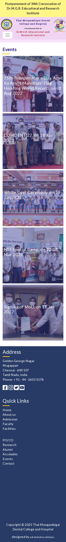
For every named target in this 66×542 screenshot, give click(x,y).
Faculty (8, 424)
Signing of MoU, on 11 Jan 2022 (29, 309)
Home (7, 410)
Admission (10, 419)
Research (9, 445)
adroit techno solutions (42, 537)
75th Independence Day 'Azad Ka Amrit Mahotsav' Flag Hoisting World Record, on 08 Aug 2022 (33, 85)
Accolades (10, 454)
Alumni (8, 449)
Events (8, 459)
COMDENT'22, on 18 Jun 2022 (28, 138)
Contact (9, 463)
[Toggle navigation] (7, 35)
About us (9, 414)
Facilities (9, 428)
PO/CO (8, 440)
